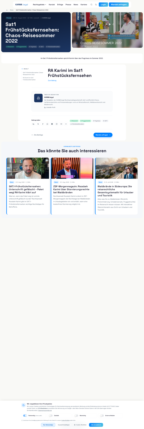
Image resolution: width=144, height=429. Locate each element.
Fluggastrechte (22, 46)
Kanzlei (52, 4)
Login (103, 4)
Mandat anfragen (119, 4)
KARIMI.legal (49, 97)
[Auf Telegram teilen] (52, 124)
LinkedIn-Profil (50, 107)
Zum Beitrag (52, 80)
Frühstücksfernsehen (54, 46)
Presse (68, 4)
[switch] (25, 416)
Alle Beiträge (38, 135)
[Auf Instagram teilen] (57, 124)
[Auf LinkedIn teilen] (33, 124)
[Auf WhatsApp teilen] (47, 124)
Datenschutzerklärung (45, 410)
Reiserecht (11, 46)
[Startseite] (6, 10)
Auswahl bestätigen (64, 425)
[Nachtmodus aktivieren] (96, 4)
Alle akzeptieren (96, 425)
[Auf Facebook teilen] (43, 124)
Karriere (84, 4)
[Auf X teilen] (38, 124)
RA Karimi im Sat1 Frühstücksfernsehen (29, 79)
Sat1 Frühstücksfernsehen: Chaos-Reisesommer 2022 (33, 73)
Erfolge (60, 4)
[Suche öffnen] (91, 4)
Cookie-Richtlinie (65, 420)
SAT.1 (42, 46)
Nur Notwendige (48, 425)
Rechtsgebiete (38, 4)
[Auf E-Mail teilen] (61, 124)
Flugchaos (33, 46)
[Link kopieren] (66, 124)
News (76, 4)
